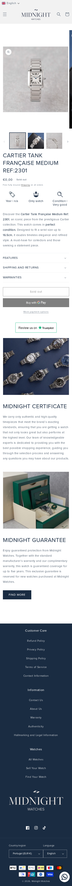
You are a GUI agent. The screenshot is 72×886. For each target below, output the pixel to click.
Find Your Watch (36, 777)
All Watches (36, 759)
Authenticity (36, 726)
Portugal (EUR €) (22, 853)
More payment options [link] (36, 312)
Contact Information (36, 676)
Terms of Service (36, 667)
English (51, 853)
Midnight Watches (41, 881)
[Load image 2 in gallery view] (36, 141)
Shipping (25, 185)
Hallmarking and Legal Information (36, 735)
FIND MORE (17, 594)
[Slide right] (68, 141)
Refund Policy (36, 641)
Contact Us (36, 700)
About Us (36, 709)
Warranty (36, 717)
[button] (11, 3)
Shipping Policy (36, 658)
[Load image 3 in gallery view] (54, 141)
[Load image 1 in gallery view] (17, 141)
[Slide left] (4, 141)
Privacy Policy (36, 649)
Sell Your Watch (36, 768)
